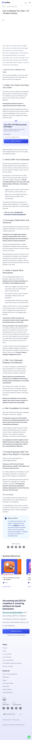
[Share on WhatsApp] (20, 547)
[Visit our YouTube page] (8, 708)
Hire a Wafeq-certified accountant (12, 663)
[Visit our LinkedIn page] (4, 708)
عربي (25, 2)
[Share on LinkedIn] (24, 547)
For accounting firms (8, 660)
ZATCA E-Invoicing (8, 666)
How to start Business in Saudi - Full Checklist (11, 578)
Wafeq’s (16, 525)
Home (3, 6)
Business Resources (12, 6)
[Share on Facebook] (8, 547)
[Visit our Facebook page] (20, 708)
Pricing (4, 651)
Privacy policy (16, 719)
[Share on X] (12, 547)
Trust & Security (7, 657)
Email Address (7, 134)
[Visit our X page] (12, 708)
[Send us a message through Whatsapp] (29, 737)
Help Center (6, 686)
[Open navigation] (30, 3)
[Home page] (5, 2)
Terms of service (7, 719)
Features (5, 648)
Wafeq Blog (6, 677)
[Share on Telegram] (16, 547)
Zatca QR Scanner (8, 692)
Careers (5, 680)
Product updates (7, 689)
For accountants (7, 654)
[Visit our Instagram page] (16, 708)
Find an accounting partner (10, 674)
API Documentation (8, 683)
